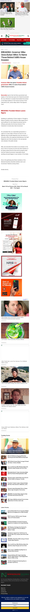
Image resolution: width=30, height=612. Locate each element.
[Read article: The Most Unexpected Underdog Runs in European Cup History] (4, 562)
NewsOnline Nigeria (6, 62)
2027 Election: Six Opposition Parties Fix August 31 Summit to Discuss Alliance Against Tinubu (17, 528)
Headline (6, 49)
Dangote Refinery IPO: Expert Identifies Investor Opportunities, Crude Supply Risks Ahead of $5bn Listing (18, 556)
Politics (19, 39)
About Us (3, 588)
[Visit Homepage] (15, 36)
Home (2, 49)
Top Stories (11, 39)
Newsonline (4, 95)
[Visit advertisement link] (15, 43)
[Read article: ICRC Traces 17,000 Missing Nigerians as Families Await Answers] (4, 551)
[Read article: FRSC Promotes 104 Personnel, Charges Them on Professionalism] (4, 518)
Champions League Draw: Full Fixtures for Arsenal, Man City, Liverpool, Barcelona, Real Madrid (18, 534)
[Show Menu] (1, 36)
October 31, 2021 (16, 62)
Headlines (3, 39)
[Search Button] (28, 36)
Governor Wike (5, 82)
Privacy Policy (4, 593)
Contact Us (3, 591)
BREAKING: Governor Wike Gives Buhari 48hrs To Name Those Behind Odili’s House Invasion (14, 451)
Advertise (3, 590)
